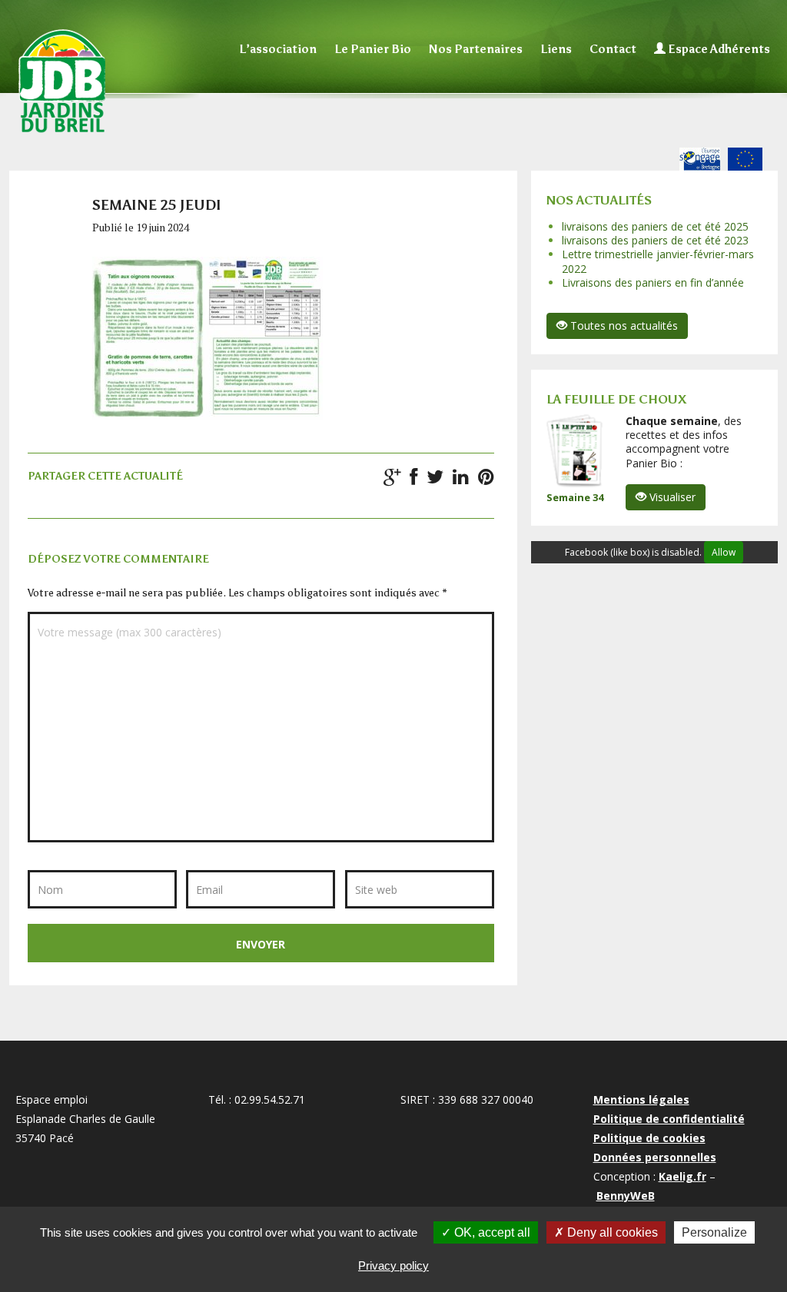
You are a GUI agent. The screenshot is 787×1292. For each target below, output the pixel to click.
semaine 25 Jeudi (156, 205)
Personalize (714, 1232)
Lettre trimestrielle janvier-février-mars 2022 (658, 261)
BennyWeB (625, 1195)
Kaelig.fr (682, 1176)
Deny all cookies (611, 1232)
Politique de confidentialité (669, 1118)
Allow (724, 552)
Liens (556, 49)
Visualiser (671, 497)
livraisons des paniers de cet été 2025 (655, 226)
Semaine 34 (574, 497)
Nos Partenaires (476, 49)
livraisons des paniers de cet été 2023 (655, 240)
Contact (612, 49)
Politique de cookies (649, 1138)
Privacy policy (393, 1265)
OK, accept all (490, 1232)
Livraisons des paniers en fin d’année (653, 282)
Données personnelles (654, 1157)
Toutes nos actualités (622, 325)
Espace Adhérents (718, 49)
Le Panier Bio (372, 49)
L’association (278, 49)
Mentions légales (641, 1099)
